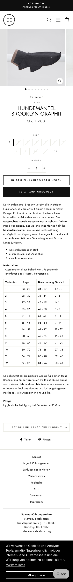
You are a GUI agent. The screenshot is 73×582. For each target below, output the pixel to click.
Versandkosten (36, 476)
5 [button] (39, 90)
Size (36, 135)
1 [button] (26, 89)
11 (45, 151)
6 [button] (42, 90)
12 (55, 151)
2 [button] (29, 90)
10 (35, 151)
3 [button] (32, 90)
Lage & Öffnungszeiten (36, 463)
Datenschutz (37, 495)
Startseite (35, 97)
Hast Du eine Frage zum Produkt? (36, 427)
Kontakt (36, 457)
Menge (36, 160)
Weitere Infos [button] (15, 565)
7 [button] (45, 90)
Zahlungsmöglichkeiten (36, 469)
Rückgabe (36, 482)
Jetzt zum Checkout (36, 191)
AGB (36, 489)
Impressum (36, 502)
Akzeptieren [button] (36, 575)
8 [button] (48, 90)
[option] (36, 5)
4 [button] (36, 90)
